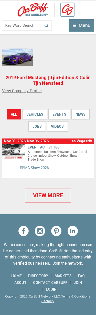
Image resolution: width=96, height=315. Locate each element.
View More (48, 195)
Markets (63, 276)
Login (51, 289)
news (81, 114)
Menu (84, 25)
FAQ (81, 276)
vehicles (34, 114)
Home (16, 276)
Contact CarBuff (50, 282)
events (59, 114)
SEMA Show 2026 (34, 168)
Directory (38, 276)
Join (78, 282)
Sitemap (47, 301)
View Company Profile (22, 90)
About (20, 282)
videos (57, 126)
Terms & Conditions (75, 296)
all (14, 114)
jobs (37, 126)
